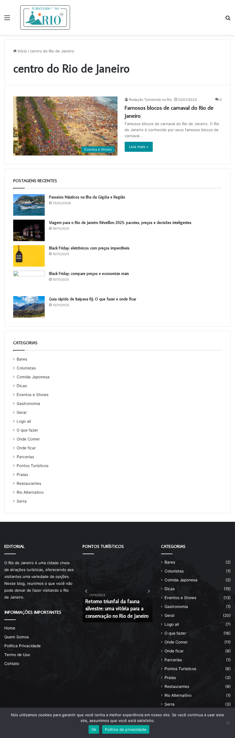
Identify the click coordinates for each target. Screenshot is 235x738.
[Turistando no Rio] (45, 17)
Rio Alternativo (30, 492)
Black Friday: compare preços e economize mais (89, 273)
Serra (22, 501)
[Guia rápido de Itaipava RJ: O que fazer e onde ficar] (29, 307)
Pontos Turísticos (32, 465)
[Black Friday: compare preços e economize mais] (29, 281)
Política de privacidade (125, 729)
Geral (21, 412)
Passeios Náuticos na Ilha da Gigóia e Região (87, 197)
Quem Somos (16, 637)
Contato (11, 663)
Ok (94, 729)
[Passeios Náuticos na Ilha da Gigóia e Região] (29, 205)
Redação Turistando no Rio (150, 99)
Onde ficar (26, 448)
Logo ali (24, 421)
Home (9, 628)
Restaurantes (29, 483)
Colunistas (26, 368)
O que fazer (27, 430)
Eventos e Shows (32, 394)
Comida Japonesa (33, 377)
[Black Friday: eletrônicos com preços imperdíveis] (29, 256)
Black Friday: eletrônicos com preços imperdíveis (89, 248)
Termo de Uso (17, 654)
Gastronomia (28, 403)
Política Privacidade (22, 645)
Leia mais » (138, 146)
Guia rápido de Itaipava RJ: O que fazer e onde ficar (92, 299)
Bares (22, 359)
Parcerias (25, 456)
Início (22, 51)
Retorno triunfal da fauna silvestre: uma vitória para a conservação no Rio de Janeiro (116, 608)
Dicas (22, 385)
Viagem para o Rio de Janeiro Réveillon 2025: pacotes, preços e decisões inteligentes (120, 222)
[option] (117, 590)
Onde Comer (28, 439)
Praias (22, 474)
